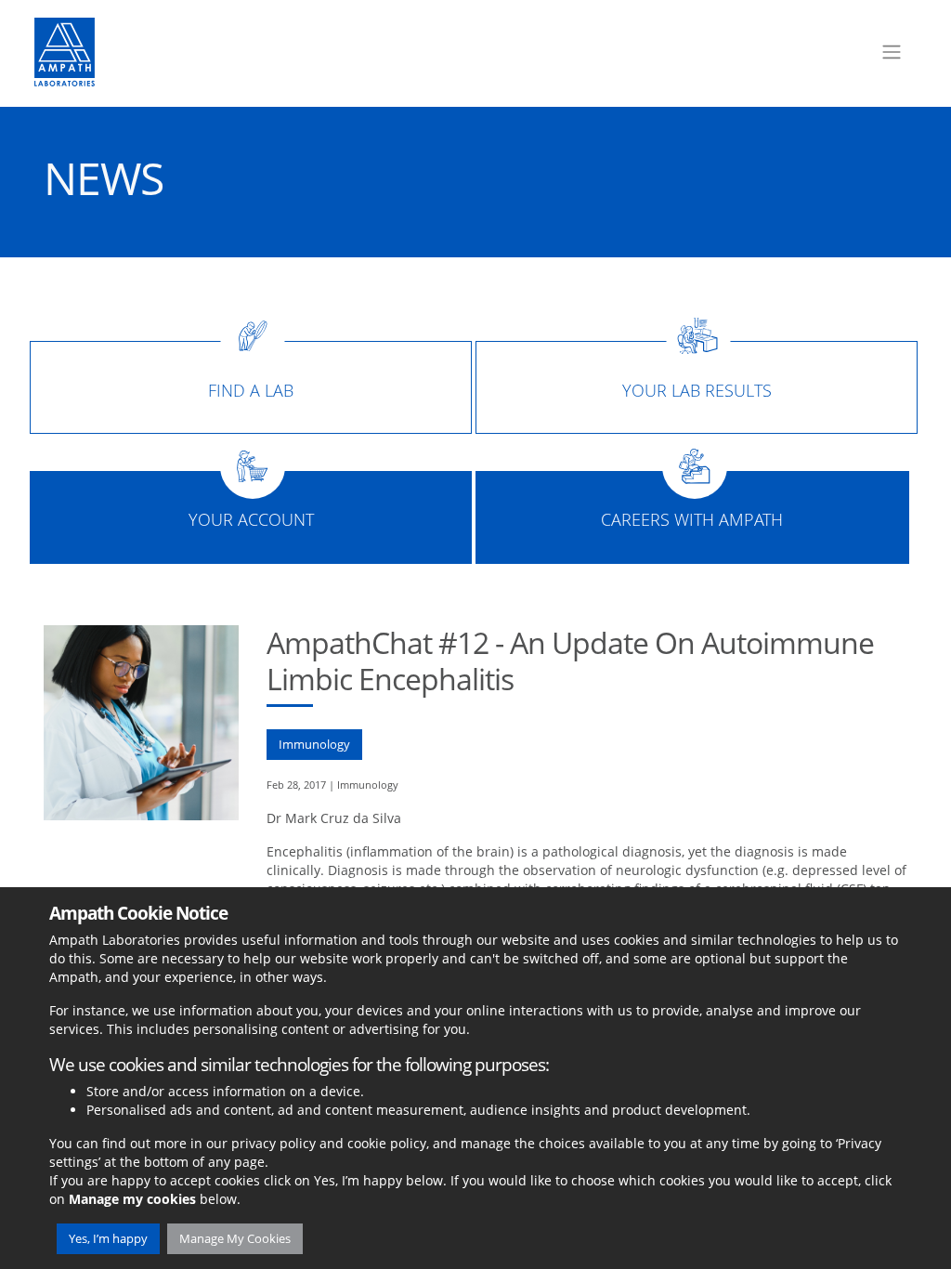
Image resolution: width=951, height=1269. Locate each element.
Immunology (314, 744)
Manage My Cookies (235, 1238)
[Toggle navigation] (891, 52)
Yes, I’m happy (108, 1238)
